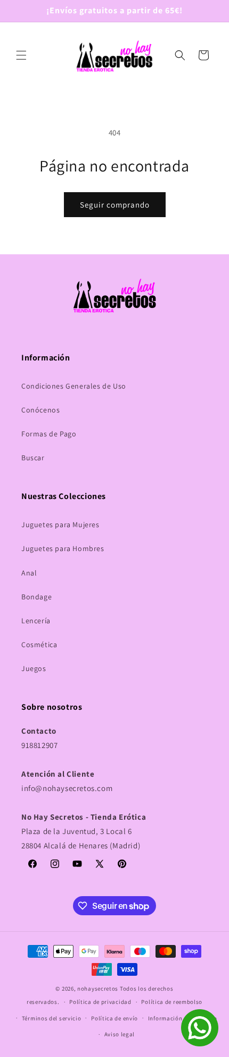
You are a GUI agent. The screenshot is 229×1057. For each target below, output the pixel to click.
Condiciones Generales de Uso (73, 386)
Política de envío (114, 1018)
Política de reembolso (171, 1002)
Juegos (33, 668)
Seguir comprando (115, 205)
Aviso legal (119, 1034)
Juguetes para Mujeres (60, 524)
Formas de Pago (48, 434)
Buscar (33, 457)
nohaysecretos (97, 988)
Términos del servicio (51, 1018)
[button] (21, 55)
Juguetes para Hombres (62, 548)
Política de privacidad (100, 1002)
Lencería (36, 620)
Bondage (36, 596)
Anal (29, 573)
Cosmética (39, 644)
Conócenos (40, 410)
